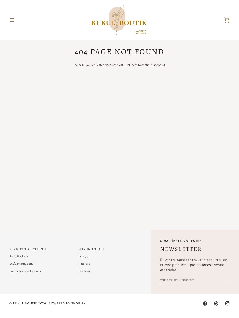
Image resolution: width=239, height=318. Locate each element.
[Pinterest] (216, 303)
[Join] (226, 279)
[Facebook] (205, 303)
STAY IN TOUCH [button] (91, 249)
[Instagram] (227, 303)
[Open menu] (16, 20)
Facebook (84, 271)
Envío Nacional (18, 256)
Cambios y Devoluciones (25, 271)
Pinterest (84, 263)
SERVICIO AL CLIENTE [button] (28, 249)
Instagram (84, 256)
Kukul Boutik (25, 303)
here (134, 65)
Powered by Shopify (67, 303)
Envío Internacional (21, 263)
